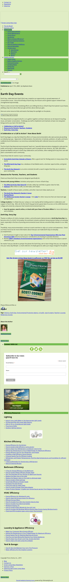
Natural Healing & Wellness (16, 44)
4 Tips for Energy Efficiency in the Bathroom (19, 471)
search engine (49, 313)
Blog (5, 561)
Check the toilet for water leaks (15, 485)
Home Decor (11, 35)
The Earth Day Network (12, 169)
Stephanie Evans (6, 334)
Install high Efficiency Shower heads (17, 482)
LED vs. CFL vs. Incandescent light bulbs (18, 424)
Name (7, 370)
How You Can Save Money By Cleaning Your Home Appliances (25, 537)
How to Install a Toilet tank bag (15, 480)
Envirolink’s (17, 159)
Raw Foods (10, 68)
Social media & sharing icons (25, 580)
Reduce (13, 54)
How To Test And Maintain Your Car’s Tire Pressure (22, 548)
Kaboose (7, 187)
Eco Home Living (6, 83)
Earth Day (13, 313)
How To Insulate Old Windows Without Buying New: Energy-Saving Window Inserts (31, 509)
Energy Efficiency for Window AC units (18, 496)
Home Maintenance (13, 33)
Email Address (10, 363)
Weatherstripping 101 (13, 505)
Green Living (8, 30)
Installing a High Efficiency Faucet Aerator (19, 454)
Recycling (14, 52)
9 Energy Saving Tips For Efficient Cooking (19, 456)
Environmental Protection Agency (27, 313)
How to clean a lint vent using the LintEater (19, 541)
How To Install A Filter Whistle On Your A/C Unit (20, 507)
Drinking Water (12, 65)
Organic (9, 70)
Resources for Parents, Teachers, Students (18, 128)
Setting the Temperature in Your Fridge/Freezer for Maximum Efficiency (28, 451)
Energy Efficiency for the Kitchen (16, 445)
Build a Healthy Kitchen (14, 61)
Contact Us (7, 2)
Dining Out (10, 66)
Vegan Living (11, 59)
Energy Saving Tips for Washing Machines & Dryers (22, 535)
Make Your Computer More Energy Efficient (19, 531)
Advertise (7, 6)
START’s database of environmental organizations (25, 239)
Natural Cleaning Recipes (14, 463)
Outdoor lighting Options (14, 428)
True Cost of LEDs (11, 426)
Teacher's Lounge (59, 313)
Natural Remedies (13, 46)
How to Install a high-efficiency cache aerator (20, 447)
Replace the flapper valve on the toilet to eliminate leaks (23, 478)
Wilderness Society (7, 315)
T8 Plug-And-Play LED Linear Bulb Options (19, 422)
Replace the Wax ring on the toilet (16, 476)
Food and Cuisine (12, 63)
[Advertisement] (34, 17)
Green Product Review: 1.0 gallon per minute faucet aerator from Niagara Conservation (33, 489)
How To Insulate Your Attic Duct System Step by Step (22, 502)
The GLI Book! (8, 26)
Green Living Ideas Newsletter (13, 565)
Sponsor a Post (9, 28)
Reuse (13, 55)
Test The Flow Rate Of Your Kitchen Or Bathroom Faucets (24, 474)
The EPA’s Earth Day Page (12, 164)
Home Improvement (13, 31)
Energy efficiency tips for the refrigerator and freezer (22, 452)
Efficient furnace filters (13, 500)
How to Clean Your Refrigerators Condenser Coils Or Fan (23, 449)
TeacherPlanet (9, 195)
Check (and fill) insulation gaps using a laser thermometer (24, 511)
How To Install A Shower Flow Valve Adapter (19, 487)
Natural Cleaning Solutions (15, 41)
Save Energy (14, 50)
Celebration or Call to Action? (14, 126)
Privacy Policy (8, 570)
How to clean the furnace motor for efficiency (20, 498)
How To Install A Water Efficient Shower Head (20, 472)
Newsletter (7, 4)
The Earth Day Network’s (18, 193)
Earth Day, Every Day (11, 130)
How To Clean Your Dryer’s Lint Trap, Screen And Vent (23, 539)
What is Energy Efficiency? (15, 39)
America (7, 313)
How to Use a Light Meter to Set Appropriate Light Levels (23, 420)
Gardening (10, 37)
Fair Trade (10, 42)
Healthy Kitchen (9, 57)
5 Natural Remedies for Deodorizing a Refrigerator (22, 462)
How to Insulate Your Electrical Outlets (18, 504)
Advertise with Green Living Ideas (14, 568)
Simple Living (11, 48)
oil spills (41, 313)
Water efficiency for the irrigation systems (19, 550)
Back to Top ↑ (5, 341)
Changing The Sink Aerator (14, 484)
